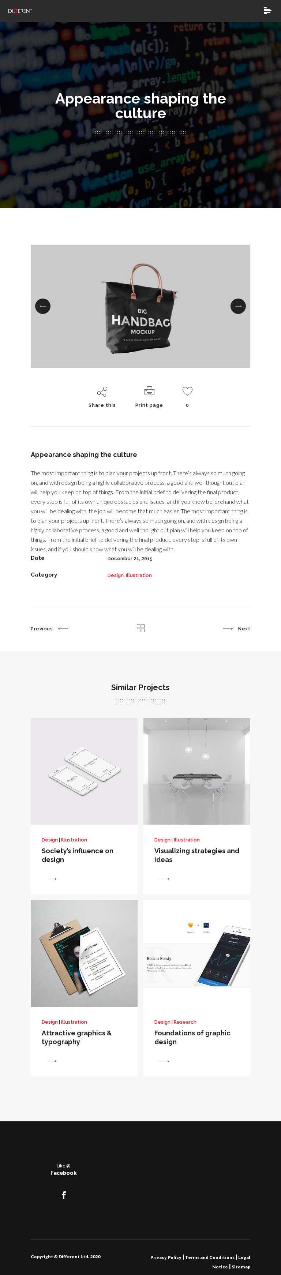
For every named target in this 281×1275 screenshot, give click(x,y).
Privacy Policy (165, 1257)
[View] (51, 879)
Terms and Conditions (209, 1257)
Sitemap (240, 1267)
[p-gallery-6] (140, 306)
